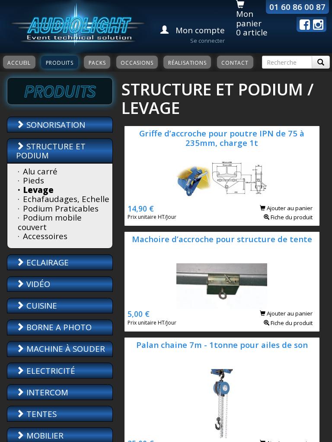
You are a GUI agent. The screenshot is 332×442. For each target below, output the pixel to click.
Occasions (137, 62)
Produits (59, 62)
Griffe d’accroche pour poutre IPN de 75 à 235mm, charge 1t (221, 138)
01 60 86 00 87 (297, 6)
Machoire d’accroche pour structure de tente (222, 239)
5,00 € (139, 314)
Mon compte (199, 30)
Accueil (19, 62)
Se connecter (207, 40)
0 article (252, 32)
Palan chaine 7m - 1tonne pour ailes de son (222, 344)
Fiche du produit (291, 217)
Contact (235, 62)
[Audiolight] (76, 25)
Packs (97, 62)
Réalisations (187, 62)
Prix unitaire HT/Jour (152, 217)
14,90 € (141, 208)
